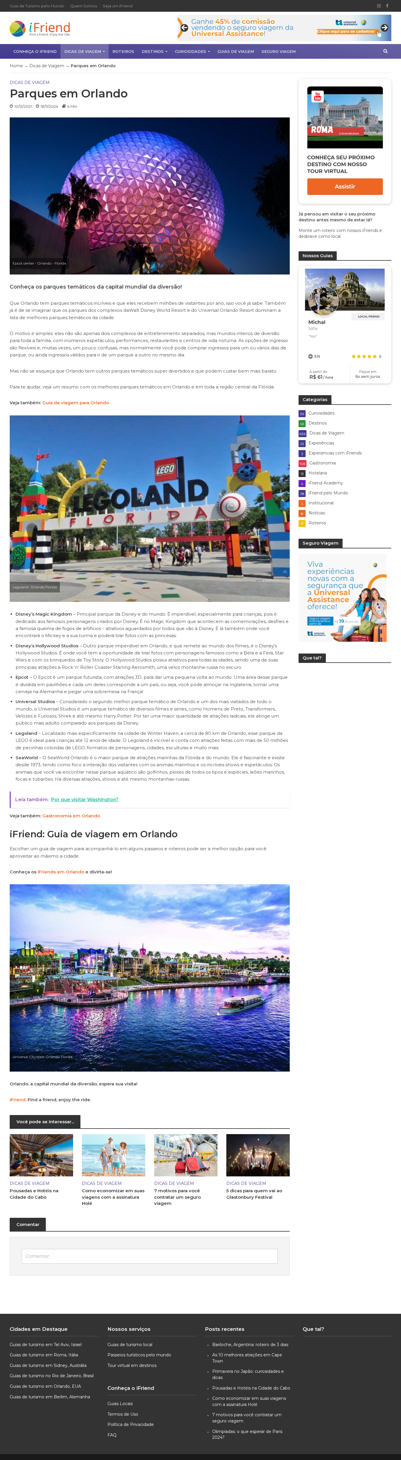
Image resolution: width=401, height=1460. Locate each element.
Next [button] (384, 28)
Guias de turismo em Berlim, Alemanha (50, 1397)
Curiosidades (190, 51)
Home (16, 65)
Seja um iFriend (117, 6)
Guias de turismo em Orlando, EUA (45, 1386)
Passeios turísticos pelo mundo (139, 1355)
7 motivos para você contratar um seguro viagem (177, 1197)
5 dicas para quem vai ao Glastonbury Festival (254, 1194)
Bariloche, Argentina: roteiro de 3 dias (250, 1344)
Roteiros (123, 51)
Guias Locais (120, 1403)
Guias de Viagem (236, 51)
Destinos (153, 51)
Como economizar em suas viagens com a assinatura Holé (113, 1197)
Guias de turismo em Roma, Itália (44, 1355)
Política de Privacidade (130, 1424)
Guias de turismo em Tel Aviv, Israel (46, 1344)
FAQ (112, 1435)
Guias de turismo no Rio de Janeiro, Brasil (52, 1375)
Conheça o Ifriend (35, 51)
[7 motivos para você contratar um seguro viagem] (186, 1155)
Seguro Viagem (279, 51)
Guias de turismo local (129, 1344)
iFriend (18, 1099)
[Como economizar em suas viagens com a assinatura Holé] (113, 1155)
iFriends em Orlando (60, 872)
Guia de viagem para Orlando (75, 402)
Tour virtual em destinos (131, 1365)
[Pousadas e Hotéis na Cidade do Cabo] (41, 1155)
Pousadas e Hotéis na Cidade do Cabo (34, 1194)
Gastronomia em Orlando (71, 816)
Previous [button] (184, 28)
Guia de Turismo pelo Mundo (37, 6)
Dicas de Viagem (82, 51)
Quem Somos (83, 6)
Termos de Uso (122, 1414)
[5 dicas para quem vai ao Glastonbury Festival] (258, 1155)
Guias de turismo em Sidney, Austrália (48, 1365)
